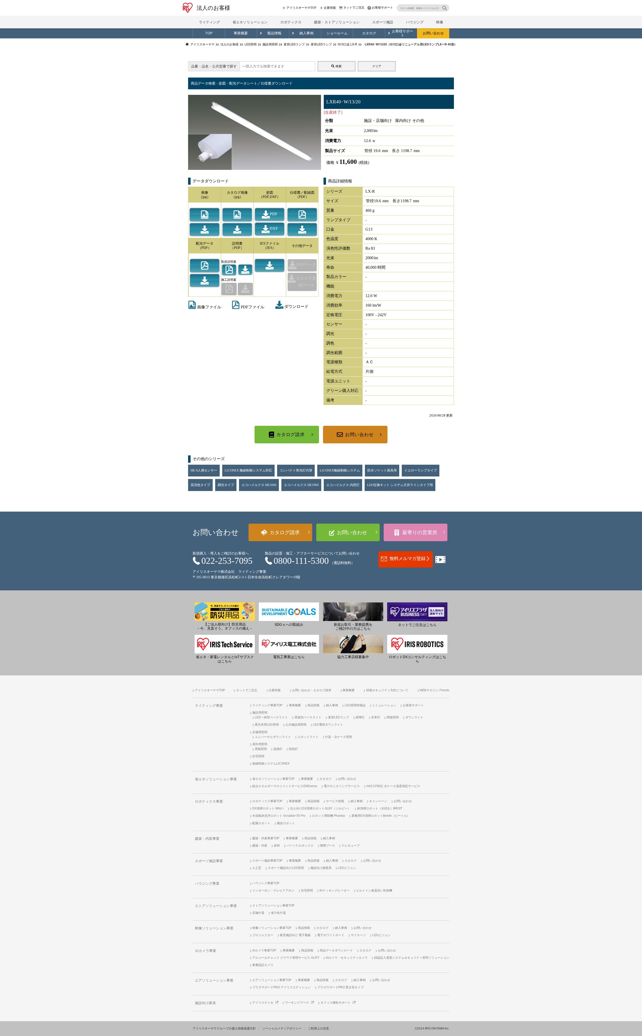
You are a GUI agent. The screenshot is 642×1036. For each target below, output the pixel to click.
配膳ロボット (261, 823)
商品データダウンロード (336, 950)
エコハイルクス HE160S (259, 485)
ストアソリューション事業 (216, 906)
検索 (339, 66)
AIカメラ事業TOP (264, 950)
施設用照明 (259, 712)
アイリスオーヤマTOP (301, 8)
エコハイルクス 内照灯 (343, 485)
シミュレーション (384, 705)
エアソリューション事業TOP (271, 980)
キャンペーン (378, 801)
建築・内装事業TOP (265, 838)
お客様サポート (382, 7)
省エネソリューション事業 (216, 779)
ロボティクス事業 (209, 801)
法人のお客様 (213, 8)
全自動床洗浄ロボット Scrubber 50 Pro (278, 815)
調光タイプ (226, 485)
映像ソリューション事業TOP (271, 928)
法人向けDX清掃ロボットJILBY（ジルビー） (320, 808)
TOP (208, 33)
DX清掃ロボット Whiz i (268, 808)
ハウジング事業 (207, 883)
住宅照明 (258, 756)
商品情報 (313, 705)
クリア (376, 66)
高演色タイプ (200, 485)
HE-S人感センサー (204, 470)
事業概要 (241, 33)
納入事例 (306, 33)
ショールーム (337, 33)
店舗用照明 (259, 732)
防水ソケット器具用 (382, 470)
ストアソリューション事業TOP (273, 905)
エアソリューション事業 (214, 980)
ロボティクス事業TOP (267, 801)
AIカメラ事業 (205, 951)
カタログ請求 (290, 434)
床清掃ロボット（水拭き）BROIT (379, 808)
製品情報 (274, 33)
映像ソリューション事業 (214, 928)
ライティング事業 (209, 706)
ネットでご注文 (353, 7)
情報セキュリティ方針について (387, 690)
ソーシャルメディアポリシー (281, 1028)
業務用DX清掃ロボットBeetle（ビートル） (381, 815)
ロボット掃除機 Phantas (328, 815)
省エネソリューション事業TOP (273, 779)
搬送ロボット (286, 823)
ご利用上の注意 (318, 1028)
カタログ (369, 33)
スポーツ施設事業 (209, 861)
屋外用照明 (259, 744)
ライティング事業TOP (267, 705)
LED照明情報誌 (355, 705)
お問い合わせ (433, 33)
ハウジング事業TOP (265, 883)
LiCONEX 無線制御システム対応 (248, 470)
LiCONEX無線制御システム (340, 470)
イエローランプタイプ (420, 470)
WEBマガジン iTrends (434, 690)
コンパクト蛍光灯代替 (296, 470)
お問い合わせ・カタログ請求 (311, 690)
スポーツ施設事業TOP (267, 860)
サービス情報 (335, 801)
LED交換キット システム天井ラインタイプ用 (400, 485)
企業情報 (330, 8)
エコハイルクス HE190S (301, 485)
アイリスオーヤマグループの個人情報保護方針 (224, 1028)
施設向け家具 (205, 1003)
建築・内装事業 (207, 839)
